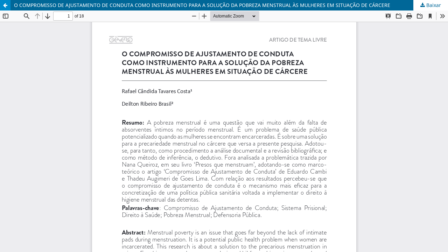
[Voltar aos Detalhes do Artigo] (5, 5)
